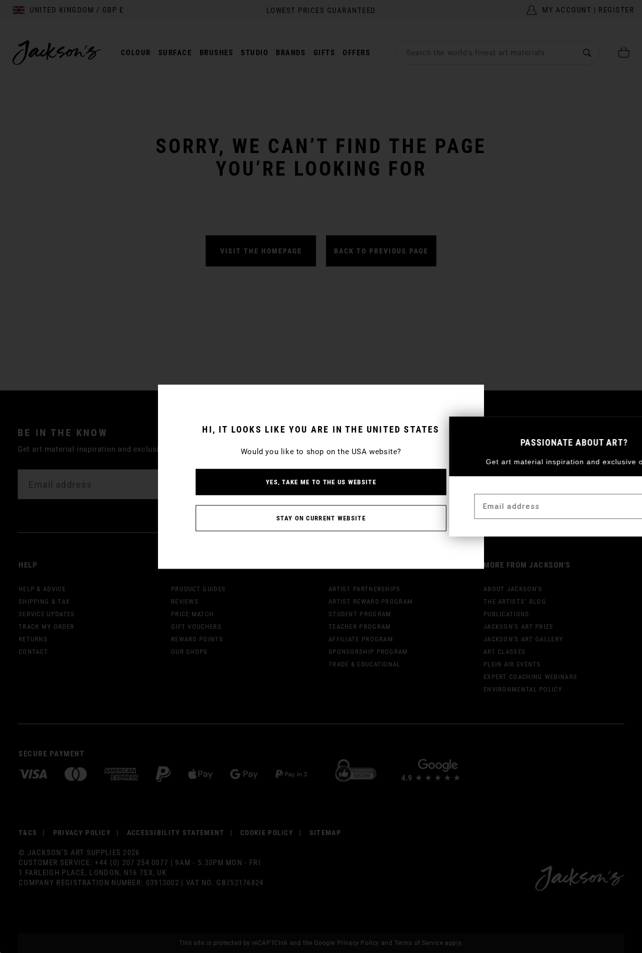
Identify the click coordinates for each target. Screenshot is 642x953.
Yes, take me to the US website (321, 481)
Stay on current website (321, 517)
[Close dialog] (629, 429)
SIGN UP (609, 506)
